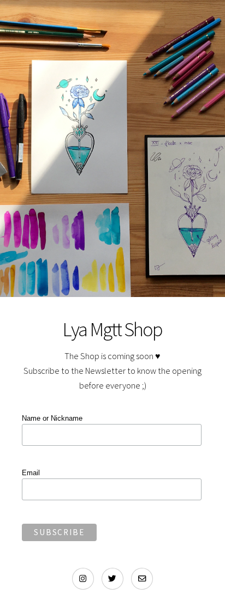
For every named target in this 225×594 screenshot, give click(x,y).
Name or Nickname (52, 418)
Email (31, 473)
